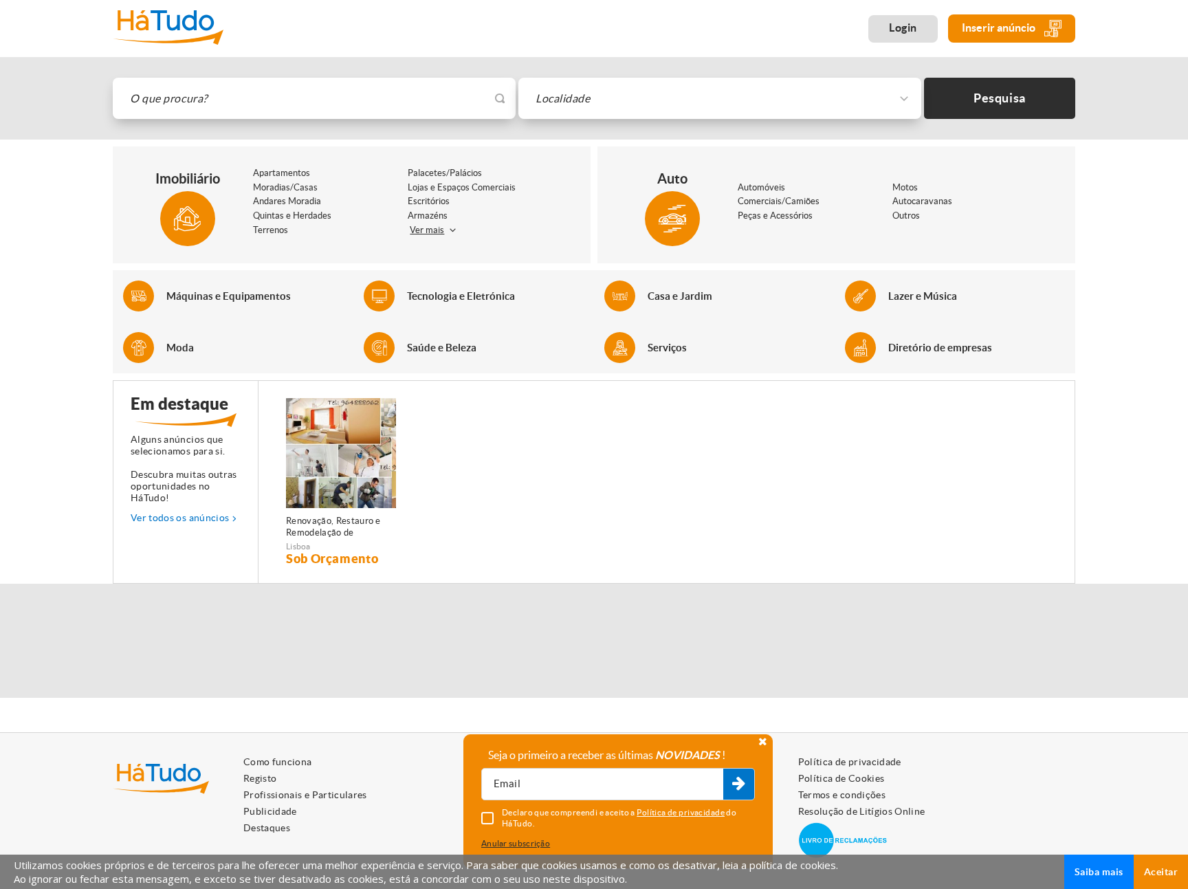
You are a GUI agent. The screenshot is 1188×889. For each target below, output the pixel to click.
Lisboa (298, 546)
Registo (259, 778)
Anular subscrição (515, 843)
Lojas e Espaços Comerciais (462, 187)
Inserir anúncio (999, 27)
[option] (341, 482)
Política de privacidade (849, 761)
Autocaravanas (922, 201)
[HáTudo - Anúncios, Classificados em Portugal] (168, 28)
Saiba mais (1099, 871)
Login (903, 27)
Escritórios (429, 201)
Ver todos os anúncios (180, 517)
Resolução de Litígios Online (861, 811)
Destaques (266, 827)
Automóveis (761, 187)
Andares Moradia (287, 201)
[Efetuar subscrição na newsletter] (738, 784)
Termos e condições (842, 794)
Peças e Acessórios (775, 215)
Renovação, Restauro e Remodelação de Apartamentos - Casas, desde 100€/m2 (334, 527)
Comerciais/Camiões (779, 201)
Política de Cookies (841, 778)
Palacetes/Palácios (445, 173)
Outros (906, 215)
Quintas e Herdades (292, 215)
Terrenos (270, 230)
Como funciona (277, 761)
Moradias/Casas (285, 187)
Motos (905, 187)
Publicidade (270, 811)
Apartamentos (281, 173)
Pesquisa (1000, 98)
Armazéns (428, 215)
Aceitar (1161, 871)
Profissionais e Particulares (305, 794)
